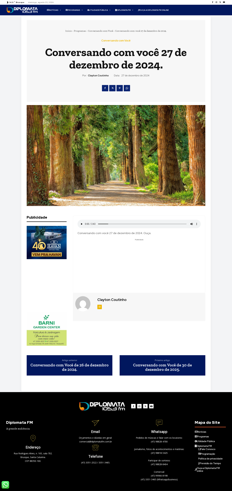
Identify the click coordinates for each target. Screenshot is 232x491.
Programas (80, 30)
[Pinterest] (119, 88)
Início (68, 30)
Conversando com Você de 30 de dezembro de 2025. (162, 367)
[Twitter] (220, 2)
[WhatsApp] (127, 88)
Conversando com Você (100, 30)
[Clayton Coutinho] (84, 303)
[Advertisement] (50, 286)
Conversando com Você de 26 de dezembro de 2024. (69, 367)
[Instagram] (216, 2)
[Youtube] (224, 2)
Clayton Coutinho (98, 75)
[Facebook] (212, 2)
